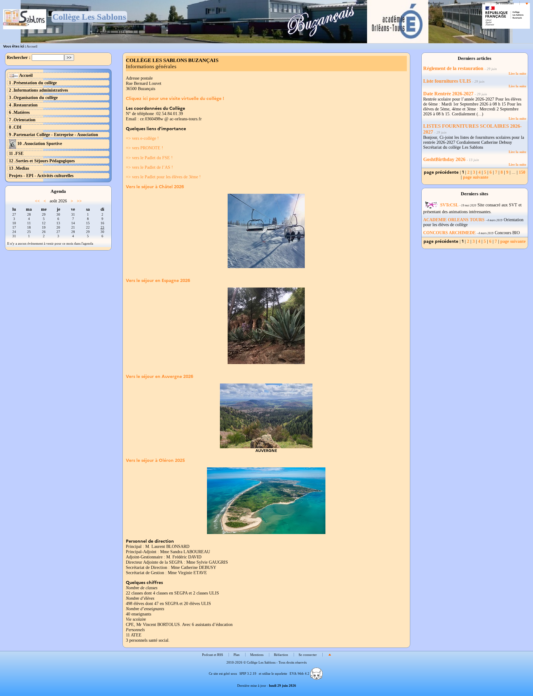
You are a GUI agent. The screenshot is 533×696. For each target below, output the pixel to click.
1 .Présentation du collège (33, 82)
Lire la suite (517, 73)
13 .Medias (19, 168)
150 (522, 172)
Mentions (256, 655)
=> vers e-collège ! (142, 138)
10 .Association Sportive (39, 143)
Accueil (32, 46)
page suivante (475, 177)
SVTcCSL (449, 205)
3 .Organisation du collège (33, 97)
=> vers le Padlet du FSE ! (149, 157)
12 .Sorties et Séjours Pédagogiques (42, 160)
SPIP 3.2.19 (247, 673)
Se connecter (505, 3)
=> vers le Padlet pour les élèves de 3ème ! (163, 176)
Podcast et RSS (212, 655)
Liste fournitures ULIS (447, 81)
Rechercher (436, 3)
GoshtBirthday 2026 (445, 159)
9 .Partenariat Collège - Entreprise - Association (53, 134)
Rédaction (478, 3)
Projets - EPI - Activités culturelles (41, 175)
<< (37, 201)
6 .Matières (19, 112)
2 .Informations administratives (38, 90)
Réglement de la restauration (453, 68)
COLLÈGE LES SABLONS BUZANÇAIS (172, 60)
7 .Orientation (22, 119)
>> (79, 201)
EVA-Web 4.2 (300, 673)
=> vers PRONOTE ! (144, 147)
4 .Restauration (23, 104)
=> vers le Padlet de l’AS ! (149, 167)
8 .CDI (15, 127)
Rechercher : (19, 57)
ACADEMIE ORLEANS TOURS (454, 220)
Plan (457, 3)
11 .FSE (16, 153)
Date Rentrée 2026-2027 (448, 94)
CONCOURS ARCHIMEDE (449, 232)
